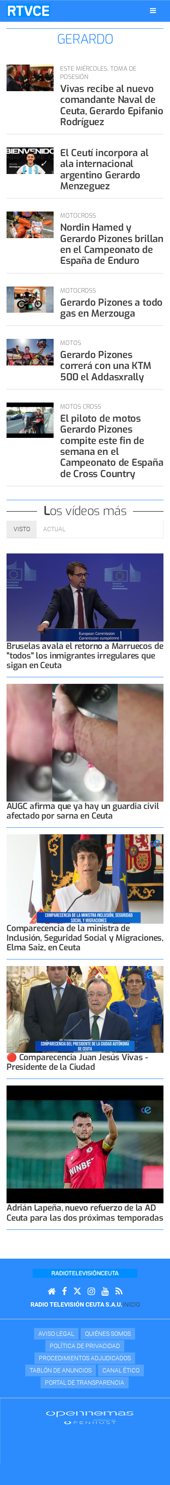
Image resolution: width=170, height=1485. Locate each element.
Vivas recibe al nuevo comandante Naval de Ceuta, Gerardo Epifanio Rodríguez (111, 105)
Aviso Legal (56, 1333)
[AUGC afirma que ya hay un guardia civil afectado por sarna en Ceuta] (85, 743)
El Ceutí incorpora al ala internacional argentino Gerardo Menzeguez (104, 169)
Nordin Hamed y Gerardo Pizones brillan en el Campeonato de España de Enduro (111, 244)
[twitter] (77, 1292)
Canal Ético (120, 1370)
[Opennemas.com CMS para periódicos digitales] (89, 1417)
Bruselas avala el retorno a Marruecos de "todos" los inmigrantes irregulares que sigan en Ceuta (85, 656)
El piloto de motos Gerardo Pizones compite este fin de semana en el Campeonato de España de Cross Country (111, 446)
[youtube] (105, 1292)
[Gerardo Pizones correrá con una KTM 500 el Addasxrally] (30, 352)
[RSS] (119, 1292)
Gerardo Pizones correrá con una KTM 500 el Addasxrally (105, 365)
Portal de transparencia (84, 1382)
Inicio (131, 1304)
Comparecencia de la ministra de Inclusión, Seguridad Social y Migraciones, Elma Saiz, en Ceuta (85, 938)
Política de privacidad (85, 1345)
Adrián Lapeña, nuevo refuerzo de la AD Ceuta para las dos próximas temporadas (85, 1212)
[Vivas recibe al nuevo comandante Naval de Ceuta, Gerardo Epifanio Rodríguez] (30, 78)
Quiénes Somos (108, 1333)
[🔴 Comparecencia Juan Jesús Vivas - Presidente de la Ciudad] (85, 1009)
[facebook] (64, 1292)
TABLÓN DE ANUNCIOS (61, 1370)
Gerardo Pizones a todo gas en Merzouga (111, 308)
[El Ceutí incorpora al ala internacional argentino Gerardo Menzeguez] (30, 160)
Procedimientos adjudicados (85, 1358)
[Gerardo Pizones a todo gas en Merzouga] (30, 300)
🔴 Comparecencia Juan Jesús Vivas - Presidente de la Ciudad (77, 1062)
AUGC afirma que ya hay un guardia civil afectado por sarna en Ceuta (83, 811)
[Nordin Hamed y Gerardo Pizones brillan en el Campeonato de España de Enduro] (30, 225)
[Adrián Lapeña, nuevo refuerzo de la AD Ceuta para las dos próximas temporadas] (85, 1144)
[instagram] (91, 1292)
